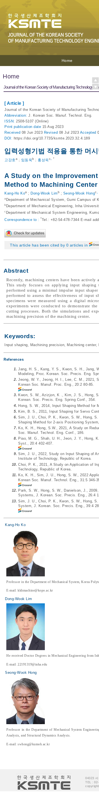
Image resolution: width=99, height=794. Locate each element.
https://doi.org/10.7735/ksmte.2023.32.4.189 (52, 138)
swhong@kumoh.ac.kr (34, 744)
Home (67, 60)
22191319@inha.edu (32, 664)
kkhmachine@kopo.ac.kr (35, 590)
